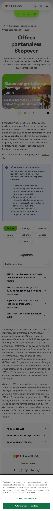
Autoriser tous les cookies (26, 506)
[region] (26, 492)
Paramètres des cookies (27, 498)
